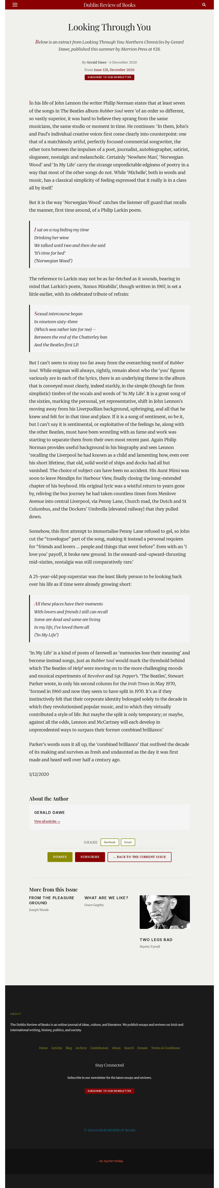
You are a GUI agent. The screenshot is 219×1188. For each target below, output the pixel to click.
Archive (81, 1048)
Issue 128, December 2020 (114, 70)
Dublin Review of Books (109, 4)
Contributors (99, 1048)
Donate (60, 857)
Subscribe (90, 857)
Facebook (110, 842)
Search (129, 1048)
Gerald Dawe (97, 62)
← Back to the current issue (139, 857)
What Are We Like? (106, 898)
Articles (56, 1048)
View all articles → (47, 821)
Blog (69, 1048)
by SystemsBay (111, 1161)
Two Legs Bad (156, 939)
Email (128, 842)
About (116, 1048)
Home (43, 1048)
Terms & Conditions (165, 1048)
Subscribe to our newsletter (109, 77)
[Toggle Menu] (15, 4)
